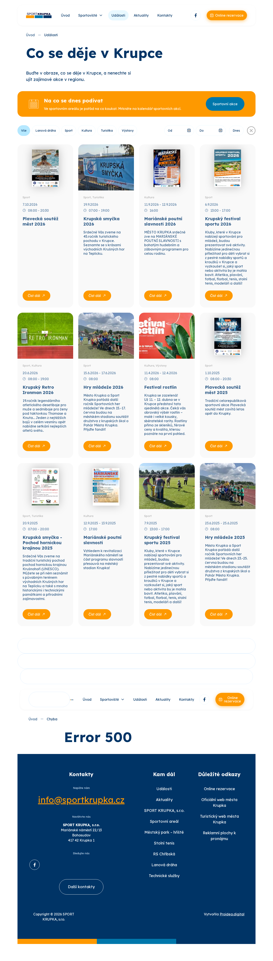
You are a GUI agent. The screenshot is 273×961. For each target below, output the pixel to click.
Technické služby (164, 875)
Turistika (107, 130)
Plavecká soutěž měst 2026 (40, 221)
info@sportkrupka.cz (81, 799)
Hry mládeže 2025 (225, 537)
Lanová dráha (45, 130)
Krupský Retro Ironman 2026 (38, 389)
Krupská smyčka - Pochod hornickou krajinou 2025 (42, 543)
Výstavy (128, 130)
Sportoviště (87, 15)
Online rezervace (219, 788)
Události (118, 15)
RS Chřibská (164, 854)
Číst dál (34, 295)
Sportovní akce (225, 104)
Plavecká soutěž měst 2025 (223, 389)
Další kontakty (81, 886)
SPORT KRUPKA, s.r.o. (164, 810)
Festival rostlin (160, 387)
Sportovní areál (164, 821)
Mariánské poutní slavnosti (102, 540)
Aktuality (141, 15)
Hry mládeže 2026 (103, 387)
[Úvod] (39, 15)
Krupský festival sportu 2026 (223, 221)
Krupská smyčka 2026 (101, 221)
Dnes (236, 130)
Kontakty (164, 15)
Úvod (65, 15)
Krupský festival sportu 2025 (162, 540)
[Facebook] (195, 15)
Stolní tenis (164, 843)
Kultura (86, 130)
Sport (69, 130)
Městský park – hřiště (164, 832)
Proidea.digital (232, 914)
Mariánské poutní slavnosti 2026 (163, 221)
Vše (23, 130)
